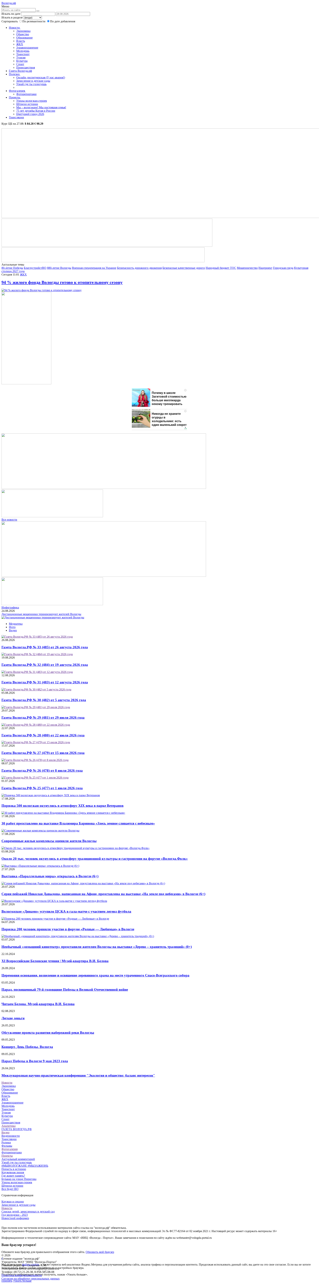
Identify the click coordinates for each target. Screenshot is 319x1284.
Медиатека (16, 623)
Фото (12, 627)
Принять (6, 1280)
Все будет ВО (9, 1189)
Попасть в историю (13, 1169)
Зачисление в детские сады (33, 80)
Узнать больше (22, 1280)
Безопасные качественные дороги (183, 267)
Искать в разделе (12, 17)
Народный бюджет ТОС (221, 267)
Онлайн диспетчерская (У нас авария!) (40, 77)
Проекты (15, 97)
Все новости (9, 519)
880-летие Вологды (59, 267)
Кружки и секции (12, 1201)
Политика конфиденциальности (21, 1275)
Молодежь (22, 50)
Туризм (20, 57)
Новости (14, 27)
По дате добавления (62, 21)
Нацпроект (265, 267)
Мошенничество (247, 267)
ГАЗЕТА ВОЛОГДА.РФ (16, 1129)
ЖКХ (19, 44)
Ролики (6, 1142)
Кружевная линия (12, 1172)
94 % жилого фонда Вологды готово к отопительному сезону (62, 282)
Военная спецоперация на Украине (94, 267)
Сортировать (9, 21)
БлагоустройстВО (35, 267)
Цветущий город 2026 (30, 114)
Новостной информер (15, 1218)
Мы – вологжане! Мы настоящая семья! (41, 107)
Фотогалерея (17, 90)
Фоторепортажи (26, 94)
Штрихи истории (27, 104)
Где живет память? (13, 1175)
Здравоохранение (27, 47)
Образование (24, 37)
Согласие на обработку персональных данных (30, 1278)
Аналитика (8, 1125)
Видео (13, 630)
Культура (22, 60)
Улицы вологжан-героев (31, 100)
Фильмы (6, 1145)
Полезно (14, 74)
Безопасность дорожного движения (139, 267)
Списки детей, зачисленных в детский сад (28, 1211)
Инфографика (10, 607)
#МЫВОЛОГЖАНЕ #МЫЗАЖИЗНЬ (24, 1165)
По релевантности (34, 21)
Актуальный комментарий (18, 1159)
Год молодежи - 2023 (14, 1214)
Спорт (20, 64)
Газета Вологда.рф (20, 70)
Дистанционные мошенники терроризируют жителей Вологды (41, 614)
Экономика (23, 31)
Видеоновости (10, 1135)
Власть (20, 40)
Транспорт (23, 54)
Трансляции (16, 117)
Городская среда (283, 267)
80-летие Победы (12, 267)
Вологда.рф (8, 3)
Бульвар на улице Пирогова (18, 1179)
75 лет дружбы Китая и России (35, 110)
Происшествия (25, 67)
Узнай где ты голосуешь (31, 84)
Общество (22, 34)
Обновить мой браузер (100, 1252)
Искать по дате (10, 13)
